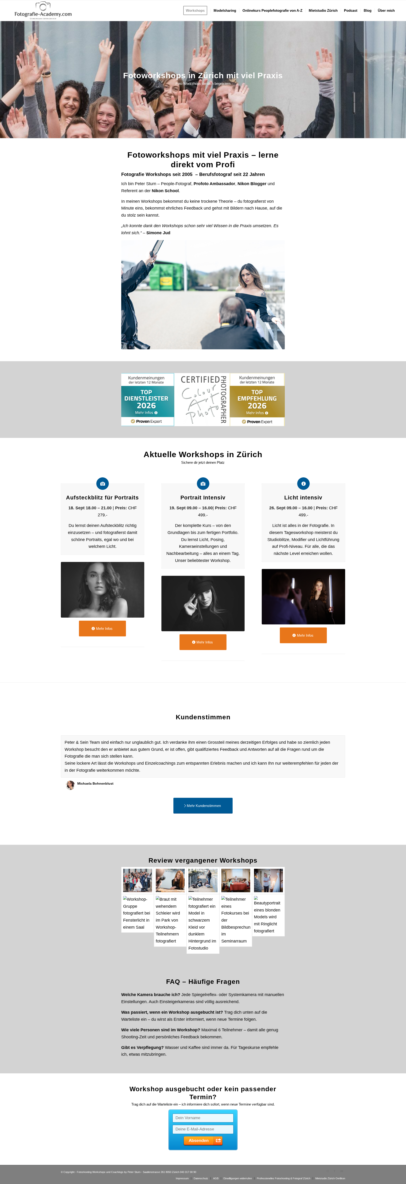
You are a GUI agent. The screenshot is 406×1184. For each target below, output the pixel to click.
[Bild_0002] (235, 880)
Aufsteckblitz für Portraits (102, 498)
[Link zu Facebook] (334, 1171)
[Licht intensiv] (303, 483)
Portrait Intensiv (203, 498)
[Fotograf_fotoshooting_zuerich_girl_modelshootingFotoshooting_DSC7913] (235, 924)
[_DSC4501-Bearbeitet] (102, 590)
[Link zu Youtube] (341, 1171)
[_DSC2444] (137, 880)
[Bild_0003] (268, 880)
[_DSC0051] (170, 880)
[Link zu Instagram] (327, 1171)
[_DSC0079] (203, 880)
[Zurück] (330, 740)
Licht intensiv (303, 498)
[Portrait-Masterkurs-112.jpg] (203, 603)
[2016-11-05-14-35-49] (203, 924)
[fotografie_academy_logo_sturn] (43, 10)
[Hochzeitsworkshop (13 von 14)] (170, 924)
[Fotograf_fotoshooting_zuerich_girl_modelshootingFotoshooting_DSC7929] (268, 924)
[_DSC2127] (303, 597)
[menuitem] (196, 10)
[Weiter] (340, 740)
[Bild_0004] (137, 924)
